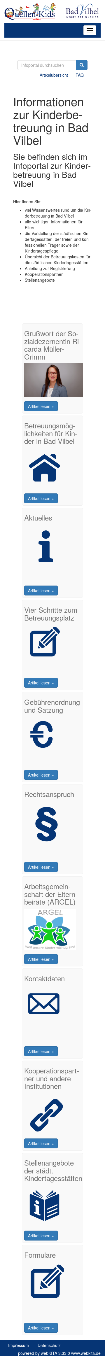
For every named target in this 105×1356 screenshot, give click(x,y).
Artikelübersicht (54, 75)
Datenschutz (49, 1345)
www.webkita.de (86, 1353)
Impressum (18, 1345)
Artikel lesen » (41, 406)
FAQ (80, 75)
